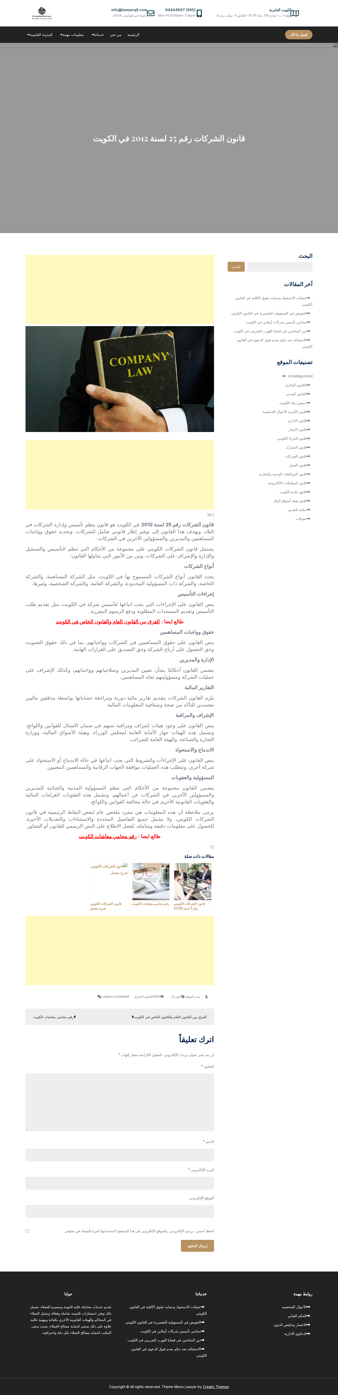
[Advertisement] (119, 289)
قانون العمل (298, 465)
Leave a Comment (113, 996)
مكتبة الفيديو (298, 509)
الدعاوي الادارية (295, 1333)
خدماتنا (99, 34)
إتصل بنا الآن (299, 34)
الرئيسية (133, 34)
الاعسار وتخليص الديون (290, 1325)
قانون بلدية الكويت (293, 492)
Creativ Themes (216, 1387)
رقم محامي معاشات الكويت (108, 836)
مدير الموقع (193, 996)
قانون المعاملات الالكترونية (287, 483)
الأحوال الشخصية (294, 1307)
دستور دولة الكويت (293, 403)
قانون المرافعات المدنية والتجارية (283, 474)
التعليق (207, 1066)
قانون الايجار (298, 429)
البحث (306, 256)
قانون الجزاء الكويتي (292, 438)
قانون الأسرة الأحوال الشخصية (285, 411)
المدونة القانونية (41, 34)
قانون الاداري (297, 420)
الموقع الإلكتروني (201, 1198)
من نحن (115, 34)
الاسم (208, 1141)
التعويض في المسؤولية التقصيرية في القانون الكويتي (269, 313)
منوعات (301, 518)
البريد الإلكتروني (201, 1170)
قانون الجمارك (296, 447)
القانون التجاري (143, 996)
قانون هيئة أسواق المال (290, 501)
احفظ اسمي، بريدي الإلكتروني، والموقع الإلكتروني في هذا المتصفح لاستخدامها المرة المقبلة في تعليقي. (139, 1231)
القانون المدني (296, 394)
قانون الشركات (296, 456)
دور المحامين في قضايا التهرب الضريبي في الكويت (270, 331)
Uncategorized (300, 376)
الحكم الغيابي (297, 1316)
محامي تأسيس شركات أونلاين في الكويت (276, 322)
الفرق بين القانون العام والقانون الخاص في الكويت (108, 622)
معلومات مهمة (73, 34)
